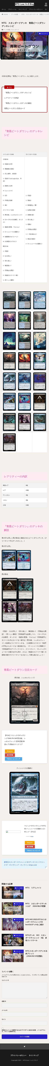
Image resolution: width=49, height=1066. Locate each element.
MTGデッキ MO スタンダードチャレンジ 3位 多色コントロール (36, 937)
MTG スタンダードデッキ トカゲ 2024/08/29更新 (36, 905)
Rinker (32, 836)
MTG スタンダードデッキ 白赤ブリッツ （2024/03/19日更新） (36, 953)
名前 (4, 1001)
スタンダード (15, 30)
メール (4, 1010)
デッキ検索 (14, 14)
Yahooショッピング (13, 759)
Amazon (10, 751)
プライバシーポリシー (36, 9)
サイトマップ (23, 9)
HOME (6, 14)
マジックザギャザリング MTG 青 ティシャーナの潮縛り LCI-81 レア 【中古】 (35, 829)
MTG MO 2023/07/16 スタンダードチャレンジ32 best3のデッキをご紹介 (35, 921)
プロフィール (12, 9)
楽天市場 (10, 755)
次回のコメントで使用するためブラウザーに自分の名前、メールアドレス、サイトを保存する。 (23, 1030)
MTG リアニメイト (33, 888)
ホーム (4, 9)
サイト (4, 1019)
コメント (5, 980)
